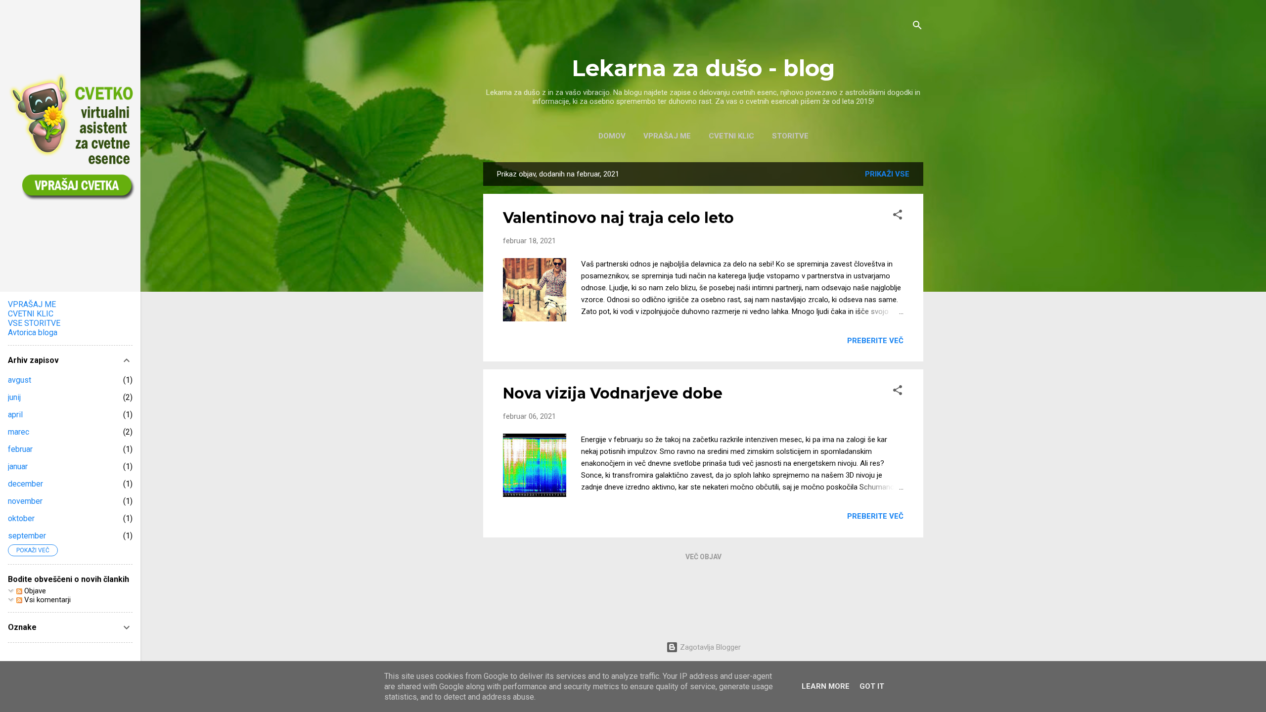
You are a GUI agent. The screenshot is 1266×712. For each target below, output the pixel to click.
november (25, 501)
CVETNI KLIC (731, 136)
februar (20, 449)
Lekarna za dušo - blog (703, 68)
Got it (871, 686)
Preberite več (875, 340)
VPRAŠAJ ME (667, 136)
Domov (612, 136)
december (25, 484)
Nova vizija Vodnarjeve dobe (613, 393)
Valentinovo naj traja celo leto (618, 218)
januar (18, 466)
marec (18, 432)
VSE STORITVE (34, 323)
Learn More (826, 686)
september (27, 535)
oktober (21, 518)
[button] (898, 216)
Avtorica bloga (32, 332)
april (15, 414)
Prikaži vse (887, 174)
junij (14, 397)
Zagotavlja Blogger (709, 647)
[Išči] (917, 27)
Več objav (703, 557)
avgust (19, 380)
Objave (34, 590)
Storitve (790, 136)
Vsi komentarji (46, 599)
